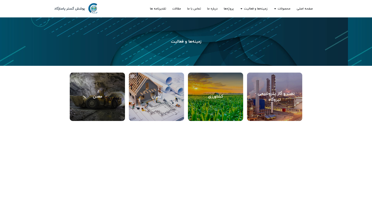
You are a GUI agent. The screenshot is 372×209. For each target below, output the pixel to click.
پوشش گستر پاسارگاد (69, 8)
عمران (157, 96)
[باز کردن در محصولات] (275, 8)
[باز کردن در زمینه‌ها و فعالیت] (241, 8)
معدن (97, 96)
